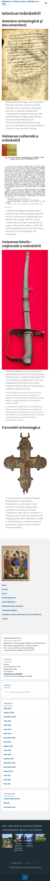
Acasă (4, 585)
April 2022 (7, 754)
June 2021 (7, 780)
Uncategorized (9, 807)
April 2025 (7, 725)
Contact (5, 619)
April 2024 (7, 733)
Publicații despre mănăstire (12, 606)
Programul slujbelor (9, 610)
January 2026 (9, 713)
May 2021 (7, 784)
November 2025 (10, 717)
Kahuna (24, 863)
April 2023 (7, 742)
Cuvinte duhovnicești (12, 799)
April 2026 (7, 708)
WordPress (34, 863)
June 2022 (7, 750)
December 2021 (9, 763)
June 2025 (7, 721)
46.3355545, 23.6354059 (13, 674)
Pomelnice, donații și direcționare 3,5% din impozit (22, 614)
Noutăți (5, 589)
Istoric (4, 593)
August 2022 (8, 746)
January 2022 (9, 759)
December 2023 (9, 738)
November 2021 (10, 767)
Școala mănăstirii (8, 602)
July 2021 (7, 775)
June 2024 (7, 729)
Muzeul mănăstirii (9, 598)
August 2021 (8, 771)
